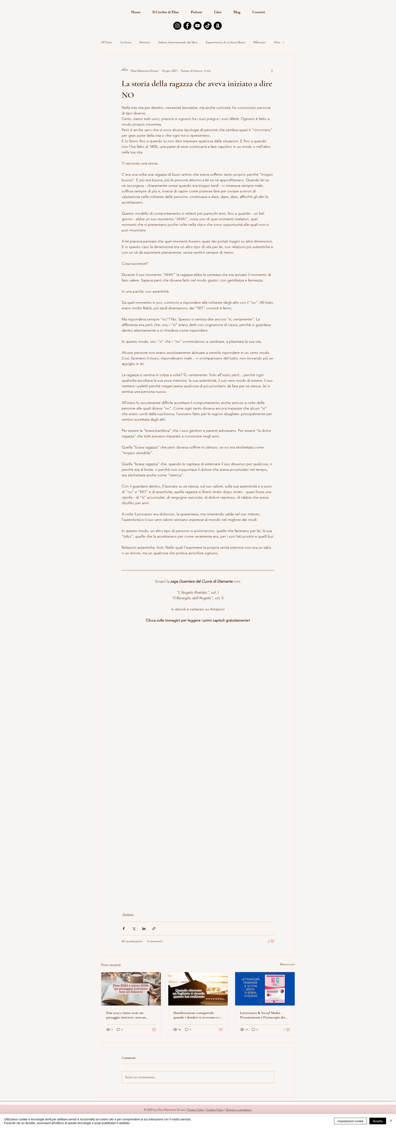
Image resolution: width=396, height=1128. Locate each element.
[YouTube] (197, 26)
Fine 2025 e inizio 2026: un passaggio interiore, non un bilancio (125, 1015)
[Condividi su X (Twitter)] (134, 928)
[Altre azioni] (271, 70)
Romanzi (144, 42)
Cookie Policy (215, 1110)
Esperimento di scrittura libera (225, 42)
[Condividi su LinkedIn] (144, 928)
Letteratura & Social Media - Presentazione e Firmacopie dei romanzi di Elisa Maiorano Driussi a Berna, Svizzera (262, 1015)
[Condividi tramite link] (154, 928)
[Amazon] (218, 26)
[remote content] (198, 686)
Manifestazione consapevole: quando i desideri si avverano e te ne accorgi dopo (197, 1015)
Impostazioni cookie (350, 1121)
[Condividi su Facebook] (124, 928)
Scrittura (125, 42)
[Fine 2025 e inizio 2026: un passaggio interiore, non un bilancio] (131, 989)
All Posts (106, 42)
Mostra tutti (287, 964)
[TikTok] (208, 26)
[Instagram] (177, 26)
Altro (277, 42)
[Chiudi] (391, 1121)
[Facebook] (187, 26)
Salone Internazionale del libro (178, 42)
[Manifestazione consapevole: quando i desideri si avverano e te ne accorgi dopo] (198, 989)
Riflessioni (259, 42)
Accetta (378, 1121)
